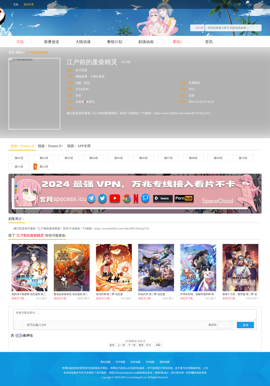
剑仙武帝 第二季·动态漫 (151, 294)
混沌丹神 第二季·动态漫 (109, 294)
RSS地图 (120, 361)
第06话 (143, 158)
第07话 (168, 158)
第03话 (69, 158)
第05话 (118, 158)
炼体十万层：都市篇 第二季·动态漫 (240, 295)
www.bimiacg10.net (136, 377)
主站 (15, 4)
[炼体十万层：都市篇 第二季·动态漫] (240, 267)
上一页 (121, 345)
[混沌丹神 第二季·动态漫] (114, 267)
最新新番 (29, 4)
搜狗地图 (164, 361)
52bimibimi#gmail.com (125, 372)
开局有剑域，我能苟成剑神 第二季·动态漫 (197, 295)
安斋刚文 (194, 82)
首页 (11, 52)
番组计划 (114, 42)
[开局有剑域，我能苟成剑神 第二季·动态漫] (198, 267)
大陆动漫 (83, 42)
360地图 (150, 361)
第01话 (19, 158)
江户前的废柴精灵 (37, 52)
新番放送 (51, 42)
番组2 (177, 42)
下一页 (132, 345)
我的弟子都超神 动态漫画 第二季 (29, 295)
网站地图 (105, 361)
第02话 (44, 158)
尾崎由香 (81, 76)
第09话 (218, 158)
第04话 (93, 158)
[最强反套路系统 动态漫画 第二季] (72, 267)
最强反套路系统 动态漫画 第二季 (71, 295)
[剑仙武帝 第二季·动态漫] (156, 267)
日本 (78, 95)
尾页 (141, 345)
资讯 (209, 42)
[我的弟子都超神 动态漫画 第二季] (29, 267)
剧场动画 (146, 42)
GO (158, 345)
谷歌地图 (135, 361)
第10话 (243, 158)
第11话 (19, 166)
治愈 (78, 82)
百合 (87, 82)
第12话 (44, 166)
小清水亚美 (97, 76)
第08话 (193, 158)
